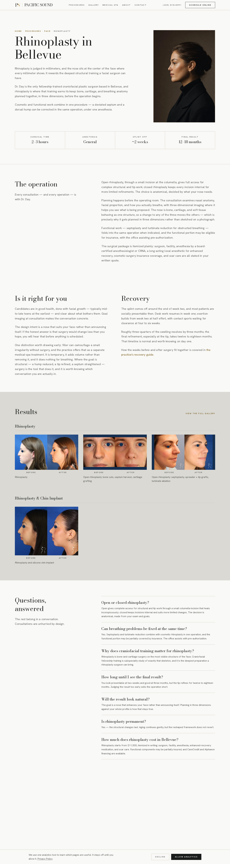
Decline (160, 857)
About (126, 5)
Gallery (93, 5)
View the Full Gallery (200, 413)
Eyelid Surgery (90, 789)
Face (47, 31)
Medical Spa (110, 5)
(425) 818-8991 (172, 5)
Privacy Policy (45, 858)
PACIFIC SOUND (38, 5)
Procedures (77, 5)
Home (18, 31)
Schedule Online (200, 5)
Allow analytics (186, 857)
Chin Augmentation (61, 789)
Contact (141, 5)
